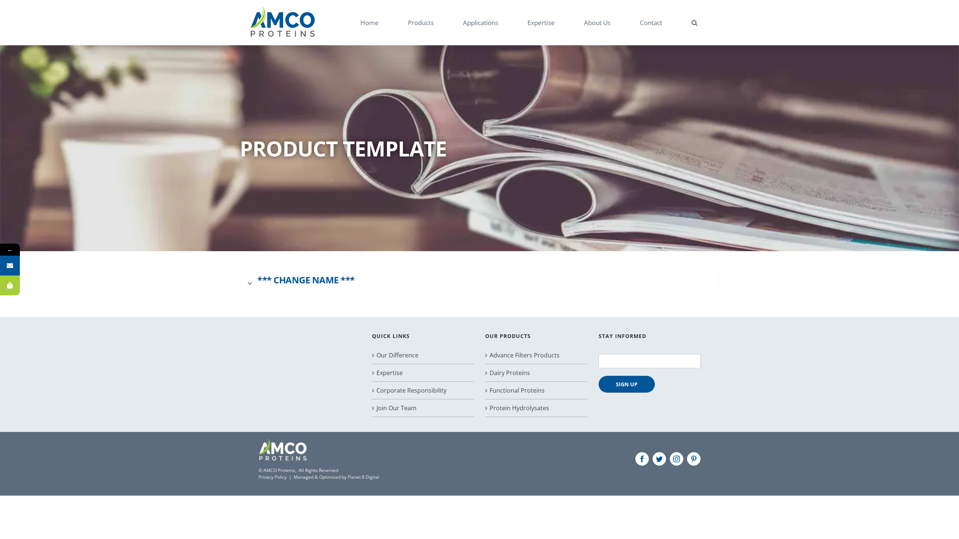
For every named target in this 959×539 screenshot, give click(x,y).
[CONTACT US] (10, 265)
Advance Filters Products (525, 355)
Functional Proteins (517, 390)
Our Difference (397, 355)
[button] (694, 22)
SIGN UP (627, 384)
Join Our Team (396, 408)
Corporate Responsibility (411, 390)
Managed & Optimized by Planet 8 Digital (336, 477)
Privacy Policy (272, 477)
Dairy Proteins (510, 373)
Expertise (389, 373)
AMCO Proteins (279, 470)
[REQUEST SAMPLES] (10, 285)
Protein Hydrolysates (519, 408)
